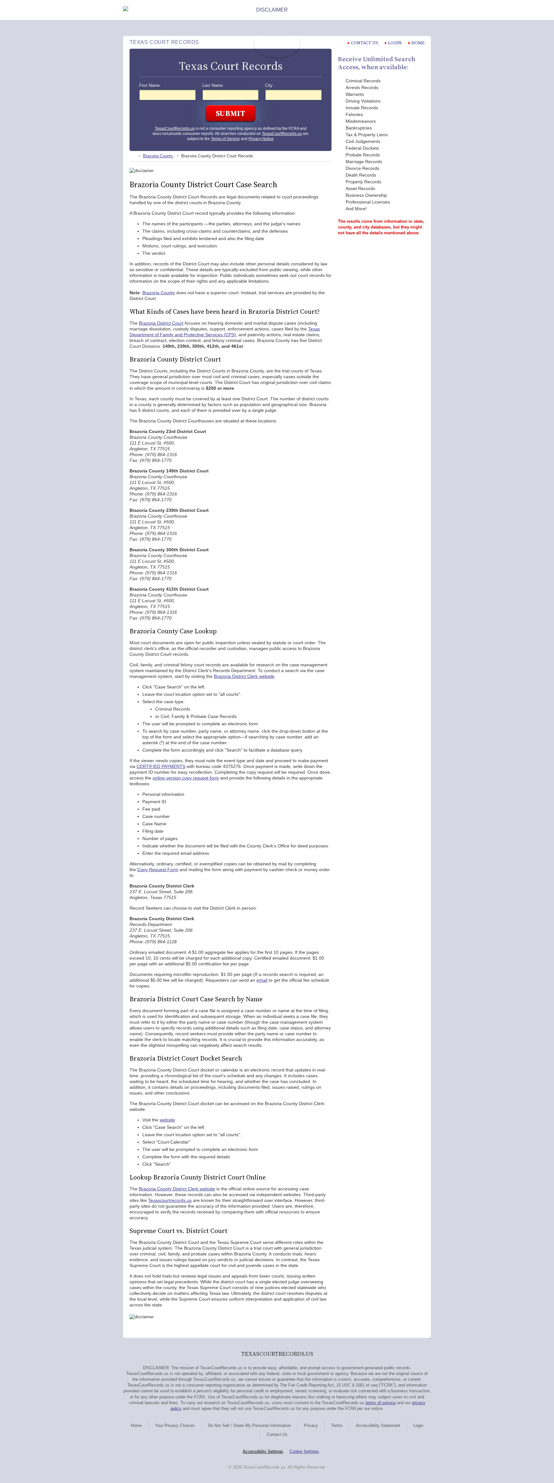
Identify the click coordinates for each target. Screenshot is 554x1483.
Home (417, 43)
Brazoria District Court (161, 323)
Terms (337, 1425)
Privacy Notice (260, 139)
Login (395, 43)
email (261, 980)
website (167, 1119)
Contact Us (277, 1434)
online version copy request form (186, 777)
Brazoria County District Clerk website (177, 1188)
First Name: (150, 85)
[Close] (426, 10)
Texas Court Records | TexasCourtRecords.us (277, 43)
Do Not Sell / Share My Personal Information (249, 1425)
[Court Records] (132, 156)
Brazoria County (158, 292)
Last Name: (213, 85)
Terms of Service (225, 139)
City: (269, 85)
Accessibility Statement (378, 1425)
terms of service (380, 1402)
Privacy (311, 1425)
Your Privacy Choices (175, 1425)
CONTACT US (364, 43)
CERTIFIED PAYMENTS (161, 766)
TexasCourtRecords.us (175, 128)
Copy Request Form (157, 869)
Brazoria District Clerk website (244, 676)
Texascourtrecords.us (170, 1200)
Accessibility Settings (263, 1451)
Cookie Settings (304, 1451)
